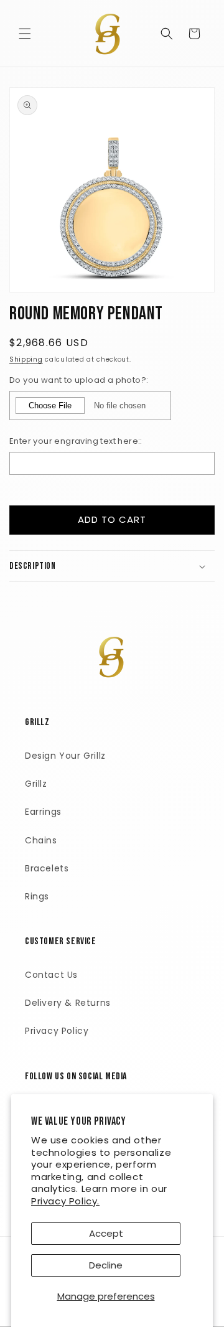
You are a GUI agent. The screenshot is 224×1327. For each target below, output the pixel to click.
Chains (41, 840)
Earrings (43, 811)
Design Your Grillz (65, 755)
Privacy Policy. (65, 1200)
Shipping (26, 359)
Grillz (36, 783)
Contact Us (51, 974)
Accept (106, 1233)
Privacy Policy (56, 1031)
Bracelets (46, 868)
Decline (106, 1265)
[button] (25, 33)
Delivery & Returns (68, 1002)
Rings (37, 896)
